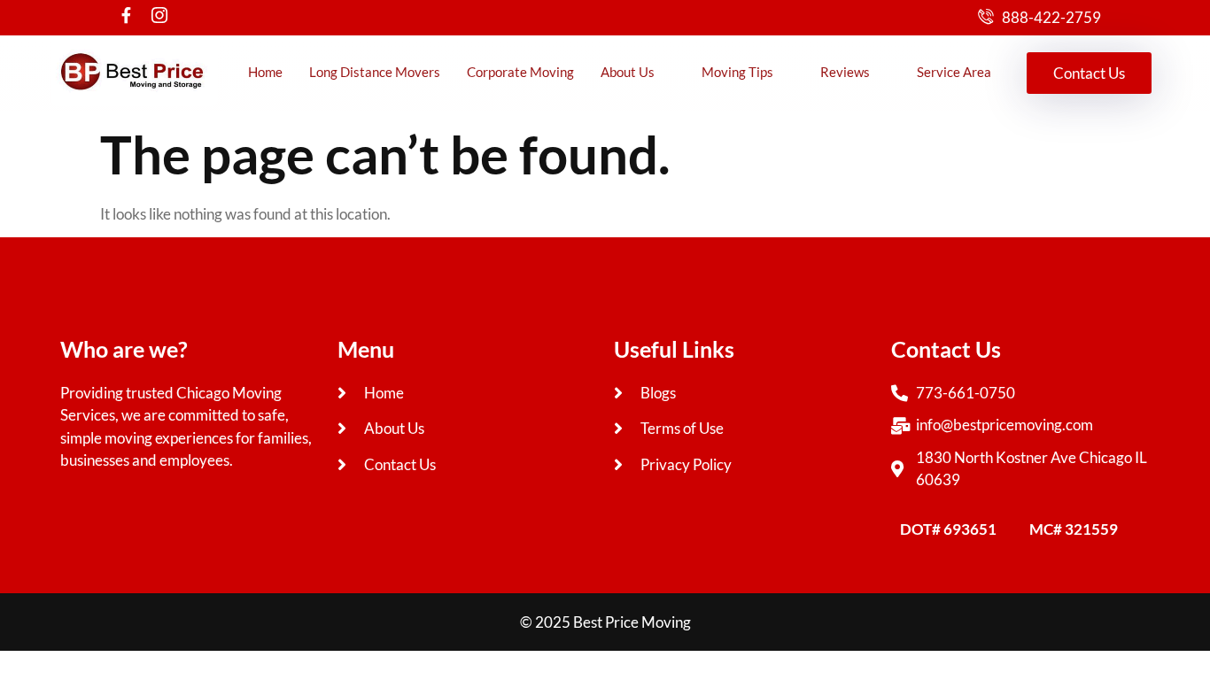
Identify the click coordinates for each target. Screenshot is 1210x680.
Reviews (845, 72)
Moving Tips (737, 72)
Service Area (954, 72)
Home (265, 72)
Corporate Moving (520, 72)
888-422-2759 (1051, 17)
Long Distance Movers (374, 72)
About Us (628, 72)
